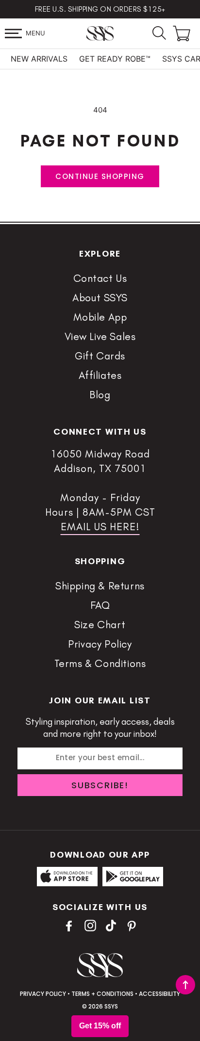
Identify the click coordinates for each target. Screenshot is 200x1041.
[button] (13, 33)
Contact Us (100, 278)
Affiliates (100, 375)
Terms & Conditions (100, 663)
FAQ (100, 605)
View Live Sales (100, 336)
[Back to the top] (185, 984)
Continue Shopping (100, 176)
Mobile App (100, 317)
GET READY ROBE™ (114, 59)
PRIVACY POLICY (43, 994)
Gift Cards (100, 356)
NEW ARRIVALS (39, 59)
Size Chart (100, 624)
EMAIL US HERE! (100, 526)
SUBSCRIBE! (100, 785)
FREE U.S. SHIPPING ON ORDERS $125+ (100, 9)
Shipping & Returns (100, 586)
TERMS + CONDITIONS (102, 994)
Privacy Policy (100, 644)
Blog (99, 395)
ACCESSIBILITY (159, 994)
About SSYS (100, 298)
